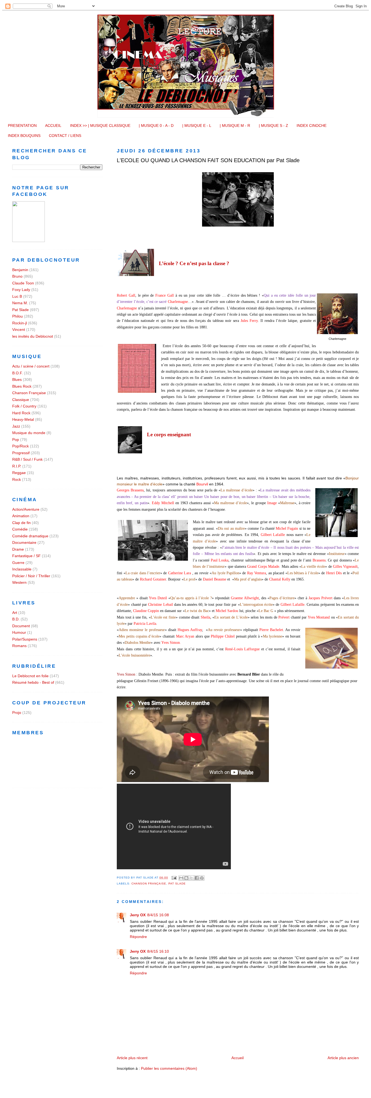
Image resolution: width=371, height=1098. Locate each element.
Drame (18, 549)
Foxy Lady (21, 289)
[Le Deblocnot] (28, 241)
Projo (16, 712)
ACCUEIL (53, 125)
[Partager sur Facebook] (196, 878)
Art (14, 612)
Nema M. (20, 303)
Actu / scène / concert (30, 366)
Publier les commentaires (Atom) (169, 1068)
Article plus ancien (343, 1058)
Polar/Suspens (24, 639)
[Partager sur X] (191, 878)
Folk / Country (24, 406)
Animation (20, 516)
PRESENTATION (22, 125)
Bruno (17, 276)
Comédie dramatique (30, 536)
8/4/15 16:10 (158, 951)
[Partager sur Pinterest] (202, 878)
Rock (16, 479)
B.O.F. (17, 373)
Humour (19, 632)
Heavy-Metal (23, 419)
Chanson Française (148, 883)
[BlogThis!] (186, 878)
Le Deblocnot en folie (30, 676)
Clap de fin (21, 522)
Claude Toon (23, 283)
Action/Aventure (25, 509)
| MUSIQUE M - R (235, 125)
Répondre (138, 936)
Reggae (19, 472)
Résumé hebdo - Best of (33, 682)
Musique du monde (28, 433)
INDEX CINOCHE (311, 125)
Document (21, 626)
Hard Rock (21, 413)
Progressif (21, 453)
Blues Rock (22, 386)
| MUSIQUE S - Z (273, 125)
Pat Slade (177, 883)
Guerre (18, 562)
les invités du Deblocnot (32, 336)
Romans (19, 646)
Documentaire (24, 542)
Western (19, 582)
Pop (15, 439)
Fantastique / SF (26, 556)
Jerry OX (138, 915)
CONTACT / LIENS (65, 135)
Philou (17, 316)
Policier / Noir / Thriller (31, 576)
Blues (17, 379)
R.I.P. (16, 466)
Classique (20, 399)
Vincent (18, 329)
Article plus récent (132, 1058)
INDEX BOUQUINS (24, 135)
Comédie (20, 529)
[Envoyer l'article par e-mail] (174, 877)
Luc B (17, 296)
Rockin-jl (19, 323)
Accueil (237, 1058)
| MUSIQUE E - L (196, 125)
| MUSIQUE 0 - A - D (156, 125)
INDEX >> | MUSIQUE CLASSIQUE (100, 125)
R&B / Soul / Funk (27, 459)
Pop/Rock (20, 446)
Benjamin (20, 270)
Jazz (16, 426)
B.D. (16, 619)
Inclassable (22, 569)
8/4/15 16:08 (158, 915)
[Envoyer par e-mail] (181, 878)
